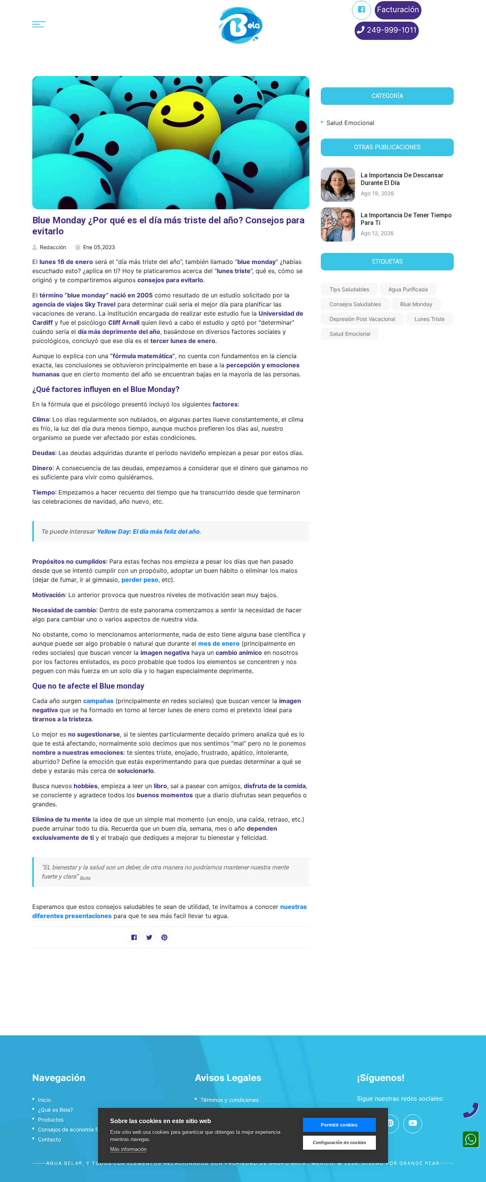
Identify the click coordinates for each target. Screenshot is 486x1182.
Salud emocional (350, 122)
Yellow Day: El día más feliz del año (148, 531)
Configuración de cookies (339, 1142)
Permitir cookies (339, 1125)
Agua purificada (408, 289)
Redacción (53, 247)
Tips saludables (349, 289)
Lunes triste (430, 319)
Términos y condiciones (229, 1100)
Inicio (44, 1100)
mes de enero (219, 643)
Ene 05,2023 (99, 247)
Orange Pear (419, 1163)
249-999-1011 (390, 30)
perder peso (140, 579)
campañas (98, 701)
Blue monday (416, 304)
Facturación (398, 9)
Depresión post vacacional (362, 319)
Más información (128, 1149)
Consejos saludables (355, 304)
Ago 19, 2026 (377, 193)
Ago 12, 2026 (377, 233)
